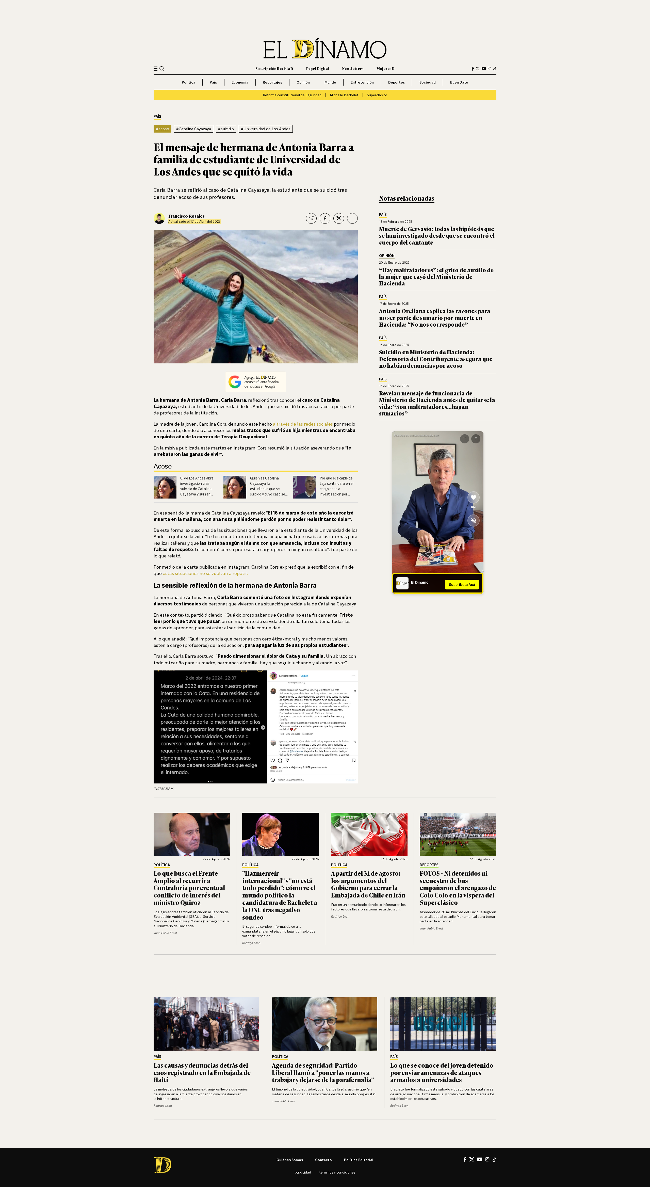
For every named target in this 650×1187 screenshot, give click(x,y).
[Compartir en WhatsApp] (352, 218)
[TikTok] (494, 68)
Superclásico (377, 95)
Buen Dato (459, 82)
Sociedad (427, 82)
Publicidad (303, 1172)
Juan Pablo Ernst (165, 933)
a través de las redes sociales (303, 424)
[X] (471, 1159)
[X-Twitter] (478, 68)
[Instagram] (489, 68)
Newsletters (352, 68)
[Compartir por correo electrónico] (311, 218)
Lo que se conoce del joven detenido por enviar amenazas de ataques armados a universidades (441, 1072)
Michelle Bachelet (344, 95)
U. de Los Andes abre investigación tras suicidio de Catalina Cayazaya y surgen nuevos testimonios (197, 488)
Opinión (303, 82)
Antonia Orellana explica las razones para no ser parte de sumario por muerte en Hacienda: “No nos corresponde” (434, 317)
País (213, 82)
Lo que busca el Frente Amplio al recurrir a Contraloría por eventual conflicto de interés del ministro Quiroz (189, 888)
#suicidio (226, 128)
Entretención (362, 82)
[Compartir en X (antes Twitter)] (338, 218)
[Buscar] (161, 68)
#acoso (162, 128)
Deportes (396, 82)
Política (188, 82)
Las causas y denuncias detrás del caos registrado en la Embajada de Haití (202, 1072)
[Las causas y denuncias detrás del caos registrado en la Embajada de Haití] (207, 1024)
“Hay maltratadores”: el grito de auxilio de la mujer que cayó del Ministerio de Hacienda (436, 276)
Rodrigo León (251, 943)
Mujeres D (385, 68)
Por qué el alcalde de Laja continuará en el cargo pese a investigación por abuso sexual (336, 488)
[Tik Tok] (494, 1159)
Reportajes (272, 82)
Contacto (323, 1160)
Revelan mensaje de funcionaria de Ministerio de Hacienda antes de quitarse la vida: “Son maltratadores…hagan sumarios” (437, 403)
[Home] (325, 48)
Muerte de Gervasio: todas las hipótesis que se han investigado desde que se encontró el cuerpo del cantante (437, 235)
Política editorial (358, 1160)
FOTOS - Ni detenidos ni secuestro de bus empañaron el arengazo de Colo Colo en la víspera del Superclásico (458, 888)
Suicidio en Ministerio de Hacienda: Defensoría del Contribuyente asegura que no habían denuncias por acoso (435, 359)
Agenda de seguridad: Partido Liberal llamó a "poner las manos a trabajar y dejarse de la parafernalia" (323, 1072)
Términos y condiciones (337, 1172)
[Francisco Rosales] (159, 218)
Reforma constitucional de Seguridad (292, 95)
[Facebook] (473, 69)
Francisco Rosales (186, 216)
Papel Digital (317, 68)
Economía (240, 82)
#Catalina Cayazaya (193, 128)
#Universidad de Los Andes (265, 128)
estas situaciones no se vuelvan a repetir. (205, 573)
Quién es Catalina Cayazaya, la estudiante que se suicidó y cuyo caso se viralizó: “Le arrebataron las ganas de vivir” (268, 494)
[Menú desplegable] (155, 69)
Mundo (330, 82)
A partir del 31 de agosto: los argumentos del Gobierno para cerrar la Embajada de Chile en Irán (368, 884)
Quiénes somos (290, 1160)
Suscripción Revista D (274, 68)
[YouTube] (484, 68)
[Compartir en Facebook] (325, 218)
